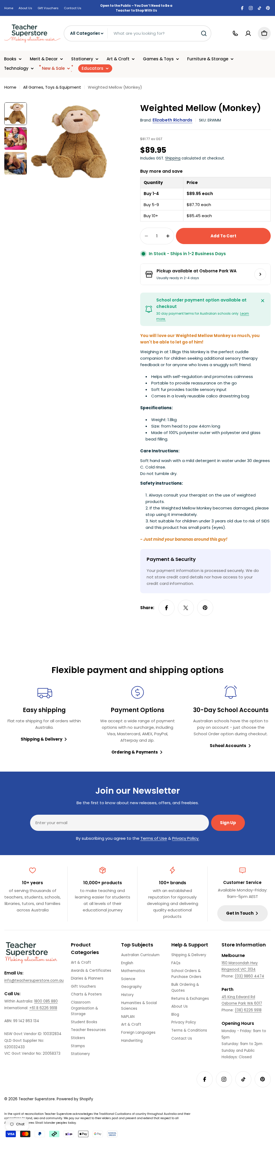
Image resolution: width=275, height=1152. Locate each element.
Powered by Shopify (75, 1099)
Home (8, 8)
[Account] (248, 33)
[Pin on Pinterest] (205, 608)
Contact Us (72, 8)
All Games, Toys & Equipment (52, 87)
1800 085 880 (46, 1001)
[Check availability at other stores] (260, 274)
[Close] (262, 300)
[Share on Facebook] (166, 608)
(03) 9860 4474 (249, 976)
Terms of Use (153, 838)
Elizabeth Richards (172, 120)
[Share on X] (186, 608)
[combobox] (137, 33)
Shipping (172, 158)
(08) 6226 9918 (248, 1010)
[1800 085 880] (235, 33)
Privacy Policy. (185, 838)
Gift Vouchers (48, 8)
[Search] (204, 33)
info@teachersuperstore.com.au (34, 980)
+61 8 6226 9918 (43, 1008)
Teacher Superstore (37, 1099)
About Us (25, 8)
